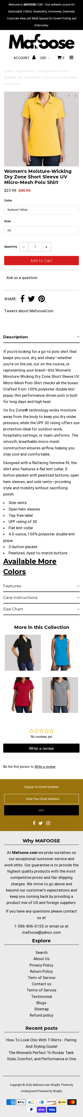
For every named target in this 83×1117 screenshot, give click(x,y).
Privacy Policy (41, 965)
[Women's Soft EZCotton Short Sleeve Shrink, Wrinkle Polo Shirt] (23, 711)
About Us (41, 958)
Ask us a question (21, 277)
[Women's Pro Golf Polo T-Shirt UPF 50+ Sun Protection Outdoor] (23, 669)
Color (8, 200)
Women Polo (25, 71)
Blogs (41, 1002)
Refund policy (41, 1015)
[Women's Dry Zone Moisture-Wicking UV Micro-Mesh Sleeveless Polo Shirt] (60, 669)
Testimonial (41, 996)
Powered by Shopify (50, 1091)
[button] (41, 337)
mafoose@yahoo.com (41, 932)
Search (41, 952)
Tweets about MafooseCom (28, 311)
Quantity (10, 246)
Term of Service (41, 977)
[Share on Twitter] (31, 299)
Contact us (41, 984)
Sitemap (41, 1009)
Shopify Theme (60, 1085)
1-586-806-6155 (29, 926)
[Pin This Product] (41, 299)
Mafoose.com (41, 1085)
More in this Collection (41, 627)
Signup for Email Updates (41, 787)
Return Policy (41, 971)
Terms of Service (41, 990)
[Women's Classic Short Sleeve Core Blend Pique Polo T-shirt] (60, 711)
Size (7, 221)
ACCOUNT (22, 58)
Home (8, 71)
